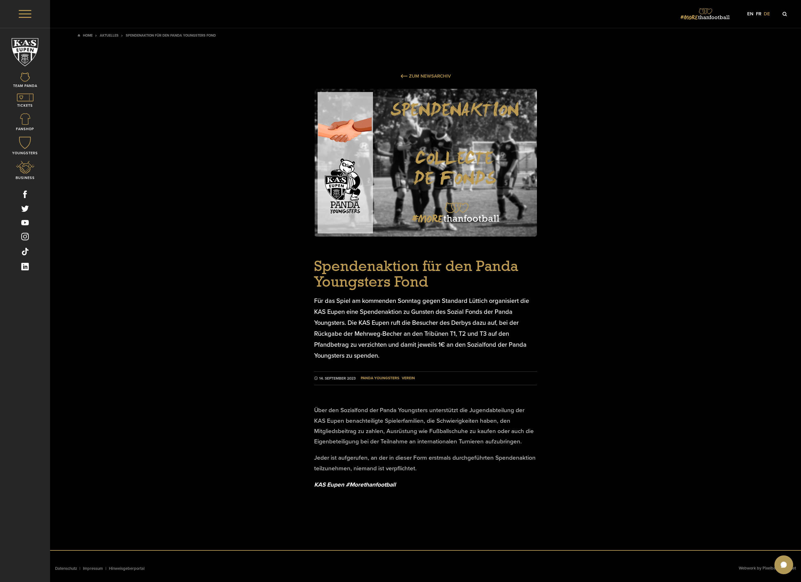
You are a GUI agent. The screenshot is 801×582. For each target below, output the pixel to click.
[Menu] (25, 14)
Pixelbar (770, 568)
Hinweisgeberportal (127, 568)
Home (88, 35)
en (750, 14)
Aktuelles (109, 35)
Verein (408, 378)
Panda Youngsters (380, 378)
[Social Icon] (25, 196)
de (767, 14)
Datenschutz (66, 568)
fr (758, 14)
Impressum (93, 568)
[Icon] (784, 14)
